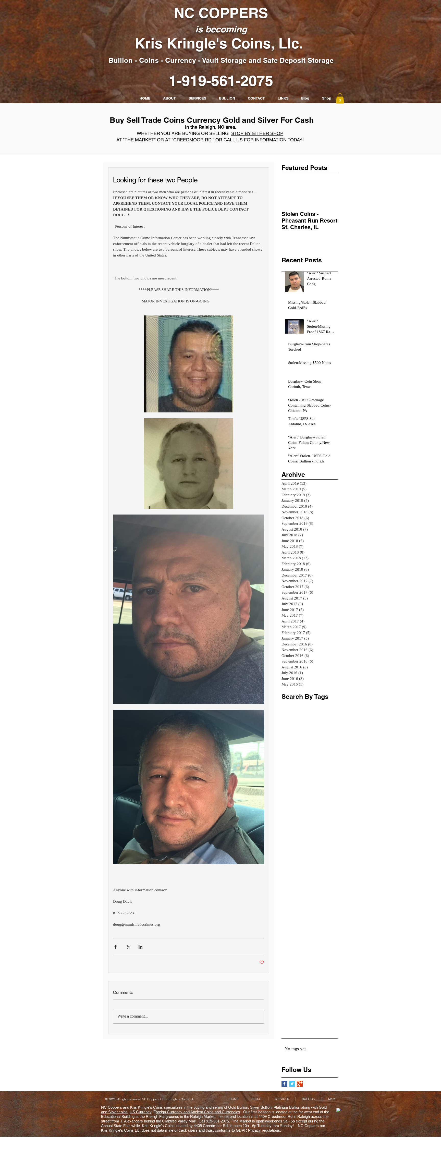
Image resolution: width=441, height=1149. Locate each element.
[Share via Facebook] (115, 946)
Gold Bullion (238, 1107)
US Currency (140, 1112)
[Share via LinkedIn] (140, 946)
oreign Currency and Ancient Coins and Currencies (198, 1112)
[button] (340, 98)
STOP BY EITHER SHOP (257, 133)
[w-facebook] (338, 1110)
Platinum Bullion (287, 1107)
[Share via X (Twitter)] (128, 946)
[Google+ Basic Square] (300, 1084)
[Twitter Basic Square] (292, 1084)
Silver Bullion (261, 1107)
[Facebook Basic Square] (284, 1084)
